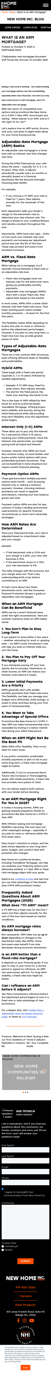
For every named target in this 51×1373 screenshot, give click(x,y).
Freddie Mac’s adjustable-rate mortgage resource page (23, 1013)
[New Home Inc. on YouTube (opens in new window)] (31, 1321)
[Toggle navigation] (45, 5)
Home (5, 12)
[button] (44, 1071)
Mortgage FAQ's (11, 50)
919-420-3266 (25, 1287)
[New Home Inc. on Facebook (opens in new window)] (18, 1321)
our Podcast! (30, 1016)
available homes (24, 879)
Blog (12, 12)
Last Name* (8, 1156)
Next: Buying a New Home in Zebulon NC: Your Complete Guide (38, 1041)
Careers (26, 1296)
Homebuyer (11, 1246)
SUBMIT (25, 1261)
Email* (5, 1167)
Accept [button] (25, 1367)
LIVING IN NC (30, 27)
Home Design (12, 27)
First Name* (8, 1145)
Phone (5, 1178)
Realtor (9, 1250)
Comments (8, 1203)
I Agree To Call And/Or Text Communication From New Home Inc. (24, 1194)
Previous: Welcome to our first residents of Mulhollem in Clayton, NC (14, 1041)
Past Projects (25, 1305)
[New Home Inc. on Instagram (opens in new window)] (24, 1321)
